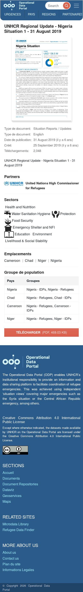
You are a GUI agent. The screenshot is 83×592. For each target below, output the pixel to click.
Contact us (11, 558)
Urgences (12, 14)
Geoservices (12, 495)
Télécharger (41, 332)
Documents (11, 478)
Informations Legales (18, 569)
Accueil (8, 472)
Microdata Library (16, 524)
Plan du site (11, 564)
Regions (49, 14)
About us (9, 552)
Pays (31, 14)
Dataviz (8, 489)
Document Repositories (20, 484)
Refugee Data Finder (18, 529)
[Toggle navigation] (76, 5)
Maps (7, 501)
